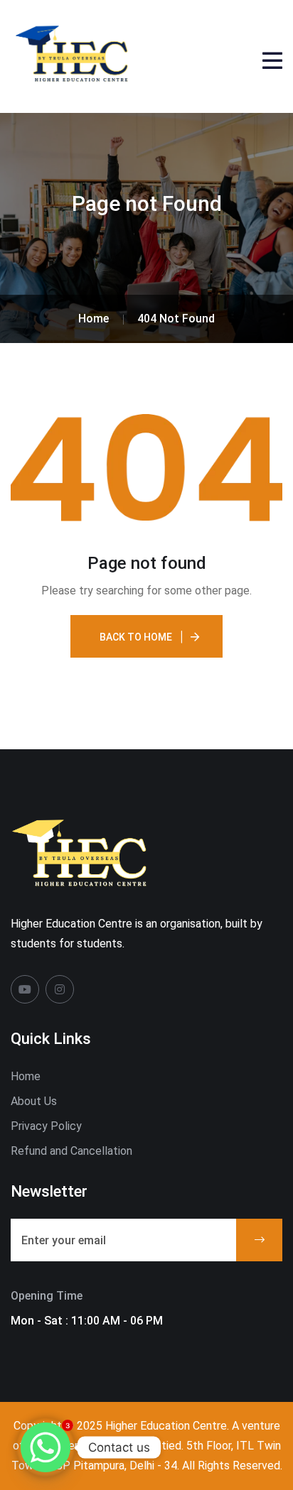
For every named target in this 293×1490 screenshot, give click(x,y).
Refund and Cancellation (71, 1151)
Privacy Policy (46, 1126)
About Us (34, 1101)
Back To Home (136, 637)
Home (26, 1076)
